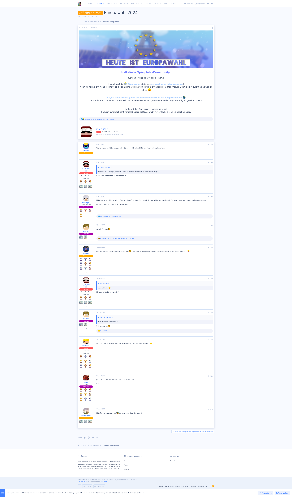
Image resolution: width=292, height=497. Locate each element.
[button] (103, 3)
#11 (211, 409)
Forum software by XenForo (96, 480)
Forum (126, 465)
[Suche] (212, 3)
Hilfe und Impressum (197, 486)
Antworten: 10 (94, 28)
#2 (212, 144)
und (110, 216)
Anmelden (173, 461)
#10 (211, 376)
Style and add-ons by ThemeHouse (126, 480)
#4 (212, 196)
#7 (212, 279)
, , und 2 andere (117, 238)
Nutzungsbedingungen (172, 486)
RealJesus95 (86, 415)
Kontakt (126, 469)
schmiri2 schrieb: (103, 283)
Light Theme (87, 486)
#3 (212, 162)
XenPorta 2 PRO (83, 482)
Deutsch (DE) (100, 486)
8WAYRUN (104, 482)
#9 (212, 340)
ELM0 (86, 382)
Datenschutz (185, 486)
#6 (212, 247)
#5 (212, 225)
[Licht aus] (208, 3)
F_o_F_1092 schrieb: (104, 317)
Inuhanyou (86, 203)
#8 (212, 313)
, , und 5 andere (99, 119)
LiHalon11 (86, 150)
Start (206, 486)
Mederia (86, 253)
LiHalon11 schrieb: (104, 167)
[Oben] (210, 486)
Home (126, 461)
